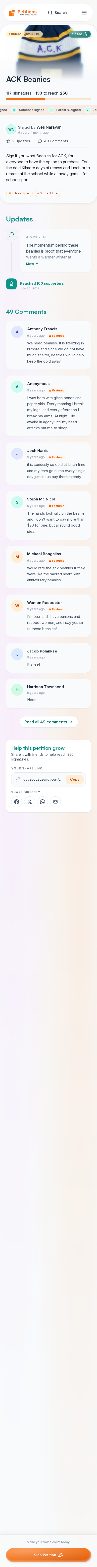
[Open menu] (84, 12)
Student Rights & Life (24, 34)
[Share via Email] (55, 801)
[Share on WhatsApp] (42, 801)
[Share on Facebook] (16, 801)
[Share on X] (29, 801)
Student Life (47, 193)
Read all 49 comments (48, 721)
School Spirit (19, 193)
